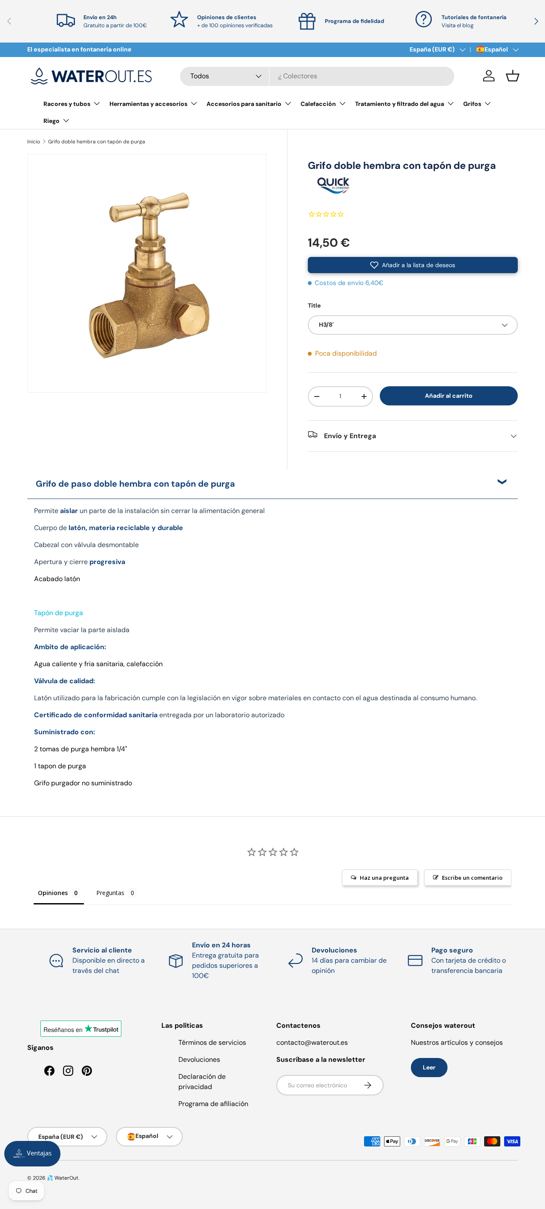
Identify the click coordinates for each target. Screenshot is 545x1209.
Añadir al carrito (449, 395)
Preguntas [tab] (110, 893)
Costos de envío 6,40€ (349, 283)
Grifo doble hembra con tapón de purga (96, 141)
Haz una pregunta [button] (384, 877)
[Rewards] (32, 1153)
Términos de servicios (212, 1042)
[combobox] (317, 76)
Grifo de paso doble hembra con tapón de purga (135, 483)
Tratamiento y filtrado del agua (399, 104)
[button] (512, 75)
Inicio (33, 141)
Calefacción (318, 104)
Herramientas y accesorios (148, 104)
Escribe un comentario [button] (472, 877)
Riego (51, 121)
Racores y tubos (66, 104)
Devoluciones (199, 1059)
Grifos (472, 104)
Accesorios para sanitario (244, 104)
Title (314, 305)
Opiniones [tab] (53, 893)
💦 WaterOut (62, 1178)
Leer (429, 1067)
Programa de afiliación (213, 1103)
